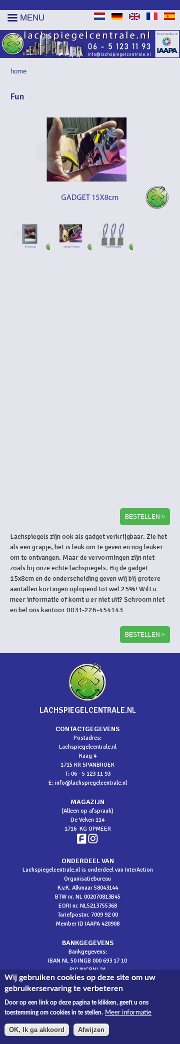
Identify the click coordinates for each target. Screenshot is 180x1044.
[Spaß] (117, 17)
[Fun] (99, 17)
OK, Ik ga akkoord (36, 1030)
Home (18, 71)
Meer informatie (128, 1012)
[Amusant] (152, 17)
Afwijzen (91, 1030)
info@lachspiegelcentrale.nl (91, 783)
